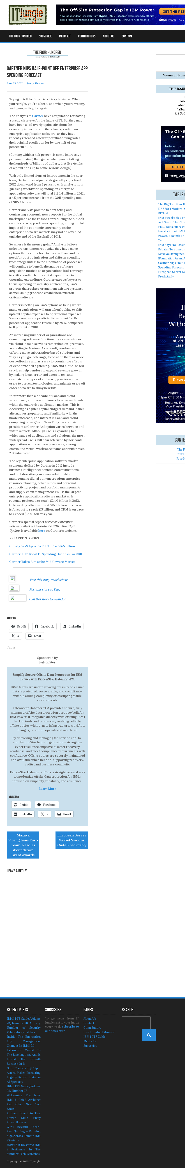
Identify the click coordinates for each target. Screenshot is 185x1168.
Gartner (37, 116)
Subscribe (45, 36)
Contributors (86, 36)
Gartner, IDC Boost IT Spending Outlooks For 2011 (45, 554)
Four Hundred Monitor (99, 1032)
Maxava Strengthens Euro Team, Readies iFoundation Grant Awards (23, 845)
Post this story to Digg (44, 589)
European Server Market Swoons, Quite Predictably (71, 840)
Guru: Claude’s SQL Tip (22, 1068)
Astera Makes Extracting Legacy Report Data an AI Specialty (24, 1077)
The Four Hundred (20, 36)
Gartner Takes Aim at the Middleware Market (42, 562)
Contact (127, 36)
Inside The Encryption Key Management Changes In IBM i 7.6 (24, 1041)
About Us (108, 36)
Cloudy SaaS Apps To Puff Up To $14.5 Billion (42, 546)
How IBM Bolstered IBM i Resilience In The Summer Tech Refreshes (24, 1149)
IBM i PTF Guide (94, 1037)
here (41, 531)
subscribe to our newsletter (62, 1029)
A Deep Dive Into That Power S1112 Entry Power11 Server (24, 1117)
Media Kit (65, 36)
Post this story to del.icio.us (49, 580)
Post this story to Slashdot (47, 599)
